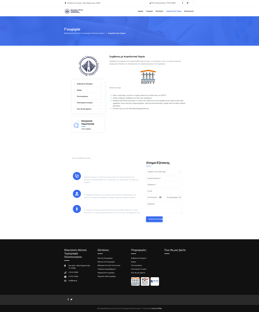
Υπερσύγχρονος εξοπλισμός (99, 173)
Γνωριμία (149, 11)
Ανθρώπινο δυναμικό (85, 84)
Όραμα (79, 90)
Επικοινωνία (189, 11)
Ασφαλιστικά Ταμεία (173, 11)
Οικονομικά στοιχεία (84, 103)
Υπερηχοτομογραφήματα (107, 269)
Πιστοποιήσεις (82, 96)
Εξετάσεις (159, 11)
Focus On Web (156, 308)
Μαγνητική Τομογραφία (106, 262)
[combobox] (164, 171)
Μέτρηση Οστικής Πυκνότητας (109, 265)
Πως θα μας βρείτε (84, 109)
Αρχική (140, 11)
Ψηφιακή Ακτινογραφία (106, 273)
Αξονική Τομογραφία (105, 258)
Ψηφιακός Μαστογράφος (107, 276)
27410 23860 (171, 3)
